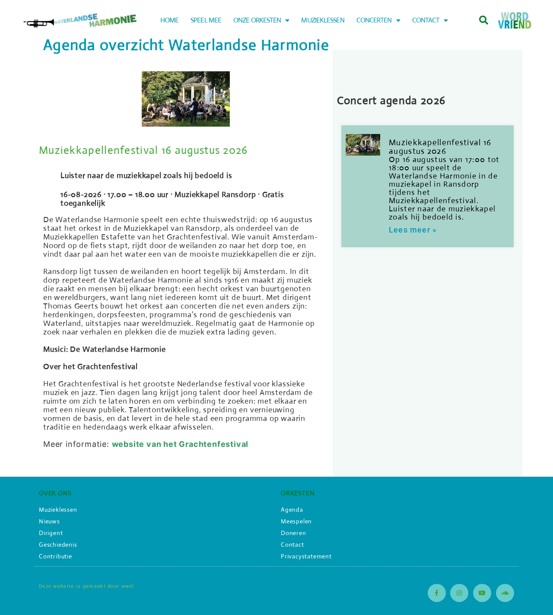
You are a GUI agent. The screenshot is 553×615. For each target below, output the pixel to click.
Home (169, 20)
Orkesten (297, 493)
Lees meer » (413, 229)
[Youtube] (482, 593)
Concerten (374, 20)
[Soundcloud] (505, 593)
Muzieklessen (322, 20)
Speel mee (206, 20)
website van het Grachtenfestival (180, 444)
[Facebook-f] (437, 593)
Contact (426, 20)
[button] (483, 20)
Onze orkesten (257, 20)
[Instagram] (459, 593)
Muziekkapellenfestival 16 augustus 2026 (143, 150)
